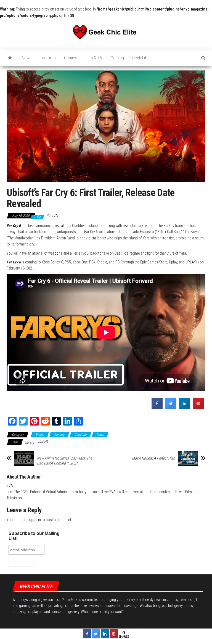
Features (48, 57)
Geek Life (140, 57)
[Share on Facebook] (157, 407)
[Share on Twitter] (170, 407)
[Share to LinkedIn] (184, 407)
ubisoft (42, 441)
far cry (29, 442)
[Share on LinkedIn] (105, 636)
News (26, 57)
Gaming (117, 57)
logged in (34, 519)
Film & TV (94, 57)
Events (40, 435)
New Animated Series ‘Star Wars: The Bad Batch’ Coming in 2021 (64, 460)
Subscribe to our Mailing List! (34, 536)
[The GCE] (10, 58)
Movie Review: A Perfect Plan (153, 458)
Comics (70, 57)
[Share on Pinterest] (198, 407)
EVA (55, 215)
